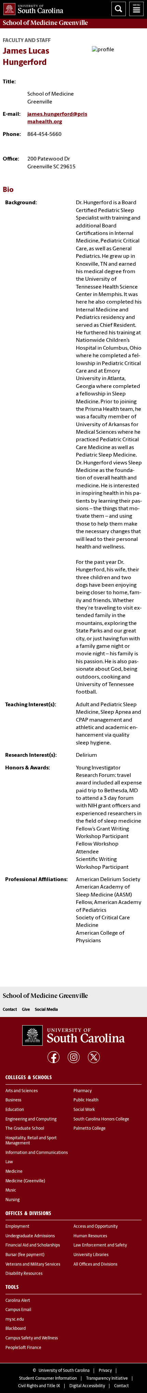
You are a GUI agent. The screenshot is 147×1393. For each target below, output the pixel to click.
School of (45, 23)
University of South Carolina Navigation (136, 9)
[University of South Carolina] (73, 1035)
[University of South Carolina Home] (31, 7)
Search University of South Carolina (118, 9)
